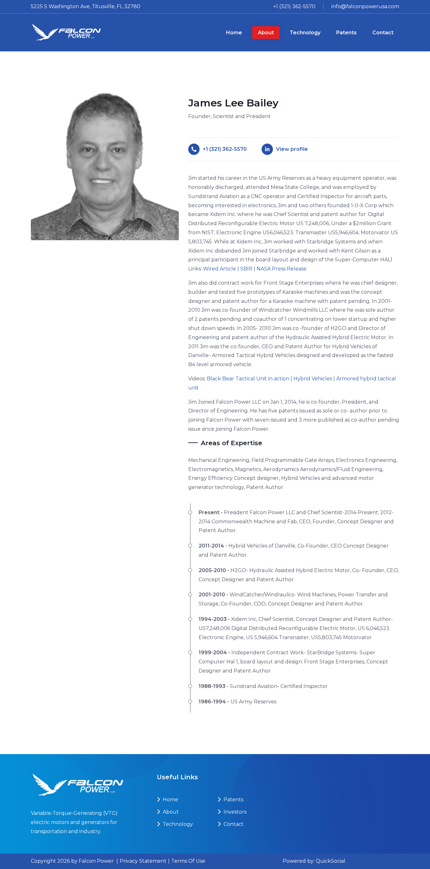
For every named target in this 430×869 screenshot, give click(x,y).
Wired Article (219, 269)
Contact (233, 824)
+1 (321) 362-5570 (294, 6)
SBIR (246, 269)
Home (169, 800)
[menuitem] (234, 32)
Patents (232, 800)
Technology (177, 824)
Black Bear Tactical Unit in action (248, 379)
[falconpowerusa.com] (66, 32)
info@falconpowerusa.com (365, 6)
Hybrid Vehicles (312, 379)
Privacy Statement (143, 861)
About (170, 812)
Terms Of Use (188, 861)
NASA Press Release (282, 269)
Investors (234, 812)
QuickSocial (330, 861)
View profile (292, 149)
